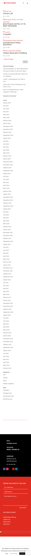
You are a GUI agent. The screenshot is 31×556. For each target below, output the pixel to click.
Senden (22, 507)
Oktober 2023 (7, 203)
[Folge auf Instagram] (7, 469)
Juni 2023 (6, 215)
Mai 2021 (6, 288)
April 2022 (6, 256)
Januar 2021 (7, 300)
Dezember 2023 (8, 197)
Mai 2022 (6, 253)
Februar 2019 (7, 368)
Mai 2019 (6, 359)
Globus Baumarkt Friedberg (15, 53)
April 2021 (6, 291)
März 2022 (6, 259)
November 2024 (8, 165)
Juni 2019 (6, 356)
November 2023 (8, 200)
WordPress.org (7, 399)
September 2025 (8, 135)
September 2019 (8, 347)
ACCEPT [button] (22, 553)
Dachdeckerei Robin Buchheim (11, 44)
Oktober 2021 (7, 274)
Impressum (6, 524)
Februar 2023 (7, 226)
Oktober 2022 (7, 238)
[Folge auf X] (10, 469)
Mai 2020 (6, 324)
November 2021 (8, 271)
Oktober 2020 (7, 309)
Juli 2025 (6, 141)
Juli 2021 (6, 282)
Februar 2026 (7, 120)
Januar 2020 (7, 335)
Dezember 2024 (8, 162)
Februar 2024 (7, 191)
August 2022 (7, 244)
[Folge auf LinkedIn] (16, 469)
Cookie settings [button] (13, 553)
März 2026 (6, 117)
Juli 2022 (6, 247)
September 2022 (8, 241)
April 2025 (6, 150)
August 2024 (7, 173)
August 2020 (7, 315)
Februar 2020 (7, 333)
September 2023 (8, 206)
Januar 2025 (7, 159)
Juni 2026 (6, 108)
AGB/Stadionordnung (9, 517)
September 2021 (8, 277)
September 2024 (8, 170)
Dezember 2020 (8, 303)
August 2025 (7, 138)
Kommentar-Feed (8, 396)
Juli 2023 (6, 212)
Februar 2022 (7, 262)
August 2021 (7, 279)
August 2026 (7, 103)
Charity (5, 377)
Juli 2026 (6, 106)
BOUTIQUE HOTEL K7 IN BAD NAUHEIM (14, 25)
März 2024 (6, 188)
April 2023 (6, 221)
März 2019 (6, 365)
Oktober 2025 (7, 132)
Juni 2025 (6, 144)
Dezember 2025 (8, 126)
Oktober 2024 (7, 167)
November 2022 (8, 235)
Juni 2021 (6, 285)
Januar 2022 (7, 265)
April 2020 (6, 327)
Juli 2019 (6, 353)
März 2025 (6, 153)
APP (4, 375)
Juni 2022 (6, 250)
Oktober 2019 (7, 344)
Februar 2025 (7, 156)
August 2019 (7, 350)
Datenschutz (7, 521)
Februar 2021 (7, 297)
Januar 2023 (7, 229)
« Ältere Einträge (8, 59)
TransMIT (7, 34)
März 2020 (6, 330)
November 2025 (8, 129)
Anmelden (6, 390)
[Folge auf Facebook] (4, 469)
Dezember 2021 (8, 268)
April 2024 (6, 185)
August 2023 (7, 209)
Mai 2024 (6, 182)
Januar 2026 (7, 123)
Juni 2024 (6, 179)
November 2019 (8, 341)
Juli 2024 (6, 176)
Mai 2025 (6, 147)
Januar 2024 (7, 194)
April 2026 (6, 114)
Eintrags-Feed (7, 393)
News (4, 380)
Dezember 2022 (8, 232)
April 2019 (6, 362)
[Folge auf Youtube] (13, 469)
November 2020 (8, 306)
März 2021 (6, 294)
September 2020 (8, 312)
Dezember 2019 (8, 338)
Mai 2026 (6, 111)
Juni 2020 (6, 321)
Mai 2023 (6, 218)
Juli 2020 (6, 318)
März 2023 (6, 223)
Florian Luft (8, 13)
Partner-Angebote (8, 383)
